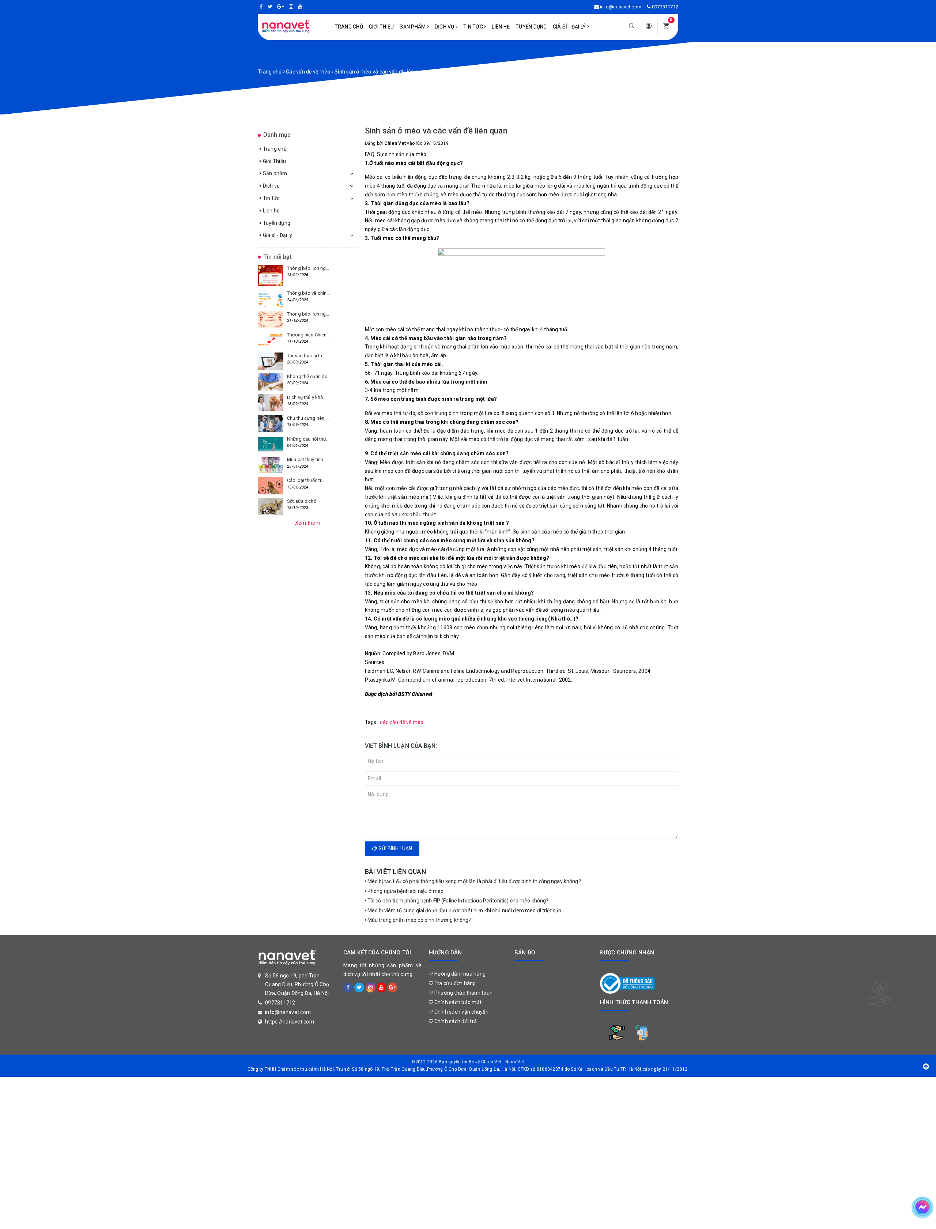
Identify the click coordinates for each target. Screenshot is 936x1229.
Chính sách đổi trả (455, 1021)
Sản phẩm (413, 27)
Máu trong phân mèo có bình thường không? (418, 920)
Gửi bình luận (394, 848)
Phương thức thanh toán (462, 993)
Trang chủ (349, 27)
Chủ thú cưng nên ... (308, 418)
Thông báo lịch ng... (308, 268)
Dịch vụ (445, 27)
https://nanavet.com (289, 1022)
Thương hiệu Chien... (308, 335)
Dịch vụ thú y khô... (307, 397)
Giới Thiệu (381, 27)
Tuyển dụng (531, 27)
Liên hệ (501, 27)
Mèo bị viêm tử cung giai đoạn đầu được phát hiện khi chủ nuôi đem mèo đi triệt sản (464, 910)
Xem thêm (307, 523)
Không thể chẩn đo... (309, 376)
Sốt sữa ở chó (302, 501)
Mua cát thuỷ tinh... (307, 459)
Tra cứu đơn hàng (454, 983)
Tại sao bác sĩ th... (306, 355)
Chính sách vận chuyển (460, 1012)
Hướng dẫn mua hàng (459, 974)
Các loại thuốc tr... (306, 480)
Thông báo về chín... (308, 293)
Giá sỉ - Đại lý (570, 27)
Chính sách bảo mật (457, 1002)
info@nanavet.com (620, 7)
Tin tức (473, 27)
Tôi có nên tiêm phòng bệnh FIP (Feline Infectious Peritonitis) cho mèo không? (457, 901)
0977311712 (665, 7)
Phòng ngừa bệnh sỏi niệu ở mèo (405, 891)
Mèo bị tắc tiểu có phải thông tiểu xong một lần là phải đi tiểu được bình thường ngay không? (473, 881)
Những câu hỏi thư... (308, 439)
